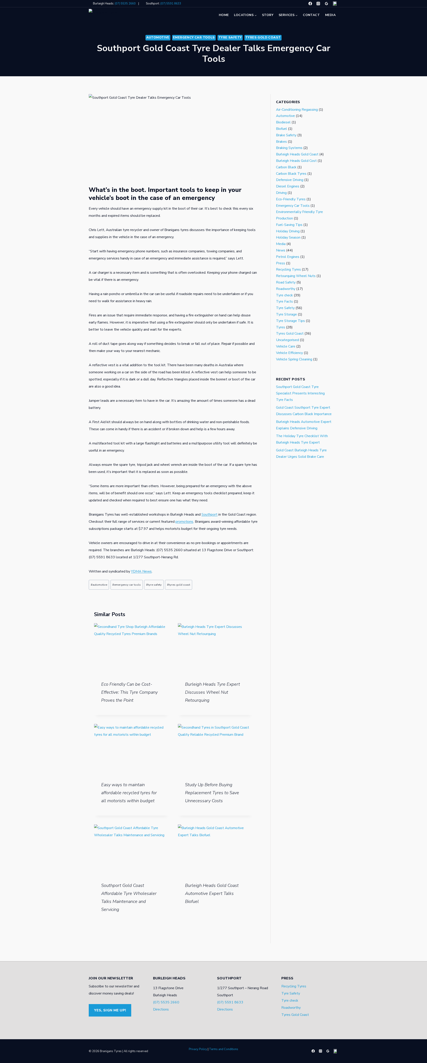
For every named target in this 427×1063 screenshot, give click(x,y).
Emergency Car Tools (194, 37)
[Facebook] (310, 3)
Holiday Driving (288, 231)
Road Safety (286, 282)
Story (267, 15)
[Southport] (334, 3)
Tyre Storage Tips (290, 320)
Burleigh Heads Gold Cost (296, 160)
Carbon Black (286, 167)
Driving (281, 192)
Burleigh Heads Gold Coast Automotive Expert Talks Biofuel (212, 893)
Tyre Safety (230, 37)
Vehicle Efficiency (289, 352)
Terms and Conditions (223, 1049)
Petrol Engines (287, 256)
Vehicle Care (285, 346)
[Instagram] (318, 3)
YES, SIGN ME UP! (110, 1010)
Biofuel (281, 128)
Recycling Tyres (288, 269)
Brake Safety (286, 135)
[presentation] (131, 648)
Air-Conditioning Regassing (297, 109)
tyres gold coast (178, 585)
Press (280, 263)
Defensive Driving (289, 180)
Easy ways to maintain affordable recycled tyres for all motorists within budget (129, 793)
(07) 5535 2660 (125, 4)
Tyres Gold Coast (263, 37)
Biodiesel (283, 122)
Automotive (157, 37)
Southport (209, 514)
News (280, 250)
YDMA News (141, 571)
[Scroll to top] (10, 1055)
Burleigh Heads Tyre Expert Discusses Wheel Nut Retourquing (212, 692)
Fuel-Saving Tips (289, 224)
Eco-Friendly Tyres (291, 199)
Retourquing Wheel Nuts (296, 276)
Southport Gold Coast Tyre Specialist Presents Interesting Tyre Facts (300, 393)
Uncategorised (287, 340)
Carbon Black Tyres (291, 173)
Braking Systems (289, 148)
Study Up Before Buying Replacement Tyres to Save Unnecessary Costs (212, 793)
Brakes (281, 141)
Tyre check (284, 295)
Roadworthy (285, 288)
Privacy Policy (198, 1049)
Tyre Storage (286, 314)
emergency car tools (126, 585)
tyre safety (154, 585)
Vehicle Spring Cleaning (294, 359)
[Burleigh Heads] (326, 3)
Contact (311, 15)
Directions (161, 1009)
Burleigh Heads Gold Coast (297, 154)
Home (224, 15)
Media (330, 15)
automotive (99, 585)
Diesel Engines (287, 186)
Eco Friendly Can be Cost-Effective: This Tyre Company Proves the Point (129, 692)
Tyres (280, 327)
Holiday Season (288, 237)
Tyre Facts (284, 301)
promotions (184, 521)
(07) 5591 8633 (170, 4)
